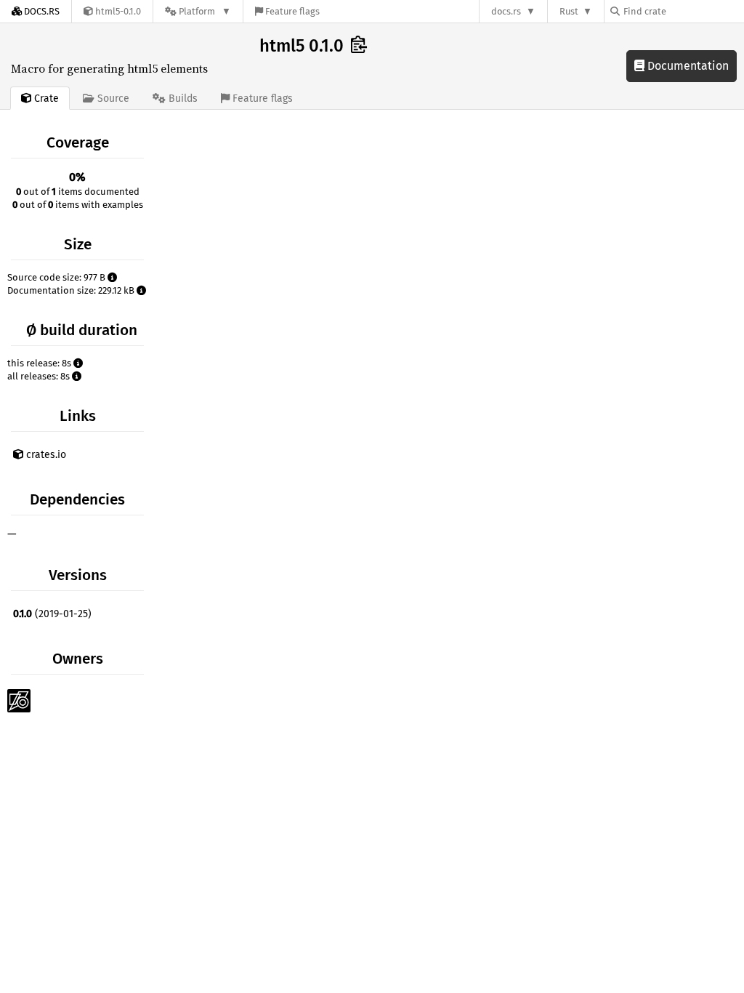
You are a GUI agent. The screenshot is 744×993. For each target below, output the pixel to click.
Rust (568, 11)
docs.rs (506, 11)
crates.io (44, 455)
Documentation (686, 66)
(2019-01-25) (52, 614)
